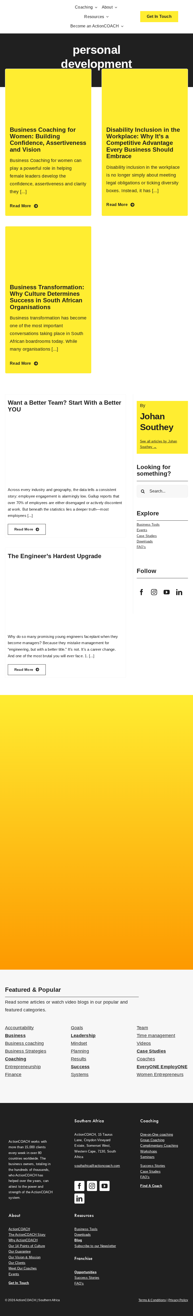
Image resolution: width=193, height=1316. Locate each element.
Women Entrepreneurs (160, 1074)
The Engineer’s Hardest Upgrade (54, 556)
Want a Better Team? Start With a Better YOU (64, 406)
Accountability (19, 1027)
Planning (80, 1051)
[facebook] (142, 592)
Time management (156, 1035)
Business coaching (24, 1043)
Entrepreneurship (23, 1066)
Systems (80, 1074)
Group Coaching (152, 1140)
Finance (13, 1074)
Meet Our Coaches (23, 1268)
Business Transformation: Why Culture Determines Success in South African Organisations (47, 297)
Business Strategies (25, 1051)
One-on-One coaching (156, 1134)
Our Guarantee (20, 1251)
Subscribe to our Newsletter (95, 1246)
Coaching (15, 1058)
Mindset (79, 1043)
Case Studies (147, 536)
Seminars (147, 1157)
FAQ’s (141, 547)
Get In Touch (19, 1283)
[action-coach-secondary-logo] (31, 1116)
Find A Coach (151, 1186)
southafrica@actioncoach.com (97, 1166)
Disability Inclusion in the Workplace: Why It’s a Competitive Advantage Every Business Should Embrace (143, 143)
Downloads (145, 541)
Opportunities (85, 1272)
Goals (77, 1027)
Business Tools (148, 524)
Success (80, 1066)
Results (78, 1058)
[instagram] (154, 592)
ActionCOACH (19, 1229)
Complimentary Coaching (159, 1145)
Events (142, 530)
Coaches (146, 1058)
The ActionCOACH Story (27, 1235)
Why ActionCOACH (23, 1240)
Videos (144, 1043)
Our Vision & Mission (24, 1257)
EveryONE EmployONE (162, 1066)
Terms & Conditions (152, 1300)
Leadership (83, 1035)
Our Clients (17, 1263)
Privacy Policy (178, 1300)
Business (15, 1035)
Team (142, 1027)
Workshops (148, 1151)
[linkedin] (179, 592)
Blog (78, 1240)
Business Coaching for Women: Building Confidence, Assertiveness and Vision (48, 139)
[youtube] (167, 592)
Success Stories (152, 1166)
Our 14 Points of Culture (27, 1246)
